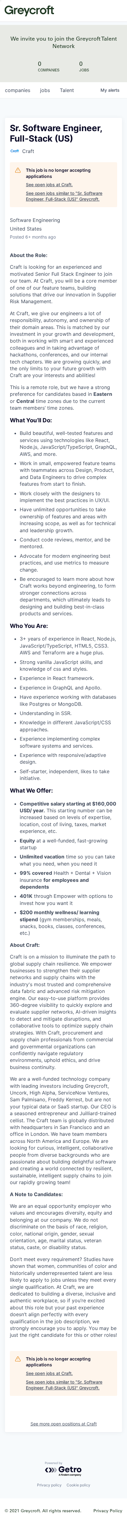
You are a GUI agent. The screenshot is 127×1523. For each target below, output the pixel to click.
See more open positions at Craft (64, 1423)
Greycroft (29, 11)
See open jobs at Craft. (49, 184)
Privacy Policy (107, 1510)
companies (17, 90)
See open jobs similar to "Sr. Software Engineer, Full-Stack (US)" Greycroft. (64, 196)
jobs (45, 90)
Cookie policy (78, 1485)
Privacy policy (49, 1485)
